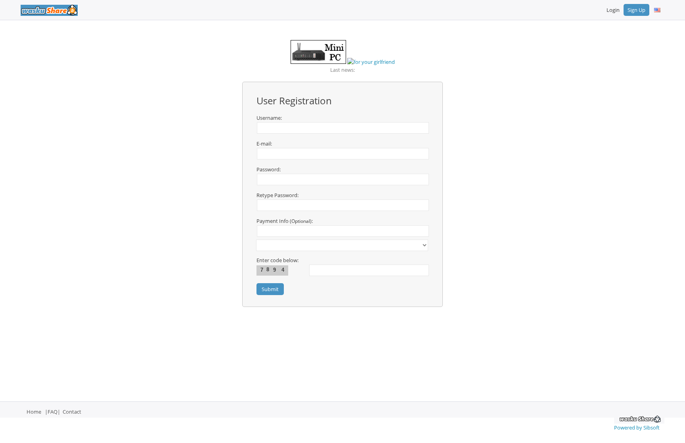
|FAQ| (52, 411)
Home (34, 411)
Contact (72, 411)
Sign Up (636, 9)
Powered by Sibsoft (637, 427)
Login (613, 9)
